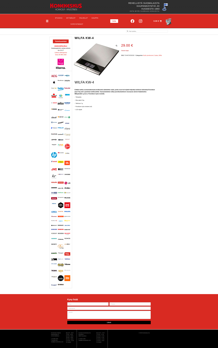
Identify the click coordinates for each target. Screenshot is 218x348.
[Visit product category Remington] (54, 220)
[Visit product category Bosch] (54, 103)
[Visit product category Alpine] (61, 75)
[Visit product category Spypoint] (67, 244)
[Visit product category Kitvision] (61, 174)
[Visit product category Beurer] (67, 88)
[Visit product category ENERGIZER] (61, 122)
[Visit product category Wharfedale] (67, 270)
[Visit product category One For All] (67, 205)
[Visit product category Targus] (61, 253)
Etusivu (58, 18)
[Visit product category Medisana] (61, 192)
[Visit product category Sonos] (67, 238)
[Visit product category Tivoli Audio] (61, 259)
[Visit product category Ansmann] (67, 75)
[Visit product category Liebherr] (54, 187)
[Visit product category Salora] (67, 225)
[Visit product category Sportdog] (61, 246)
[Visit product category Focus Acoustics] (67, 128)
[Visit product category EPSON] (67, 123)
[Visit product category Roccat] (54, 225)
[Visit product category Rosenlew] (61, 225)
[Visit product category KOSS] (67, 174)
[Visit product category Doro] (67, 117)
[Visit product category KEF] (61, 169)
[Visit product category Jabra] (61, 162)
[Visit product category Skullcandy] (61, 239)
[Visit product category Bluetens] (67, 94)
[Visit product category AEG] (54, 76)
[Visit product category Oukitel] (61, 211)
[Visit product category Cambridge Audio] (61, 109)
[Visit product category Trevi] (61, 265)
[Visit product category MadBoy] (67, 188)
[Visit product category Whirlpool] (54, 276)
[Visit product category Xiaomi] (67, 278)
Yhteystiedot (76, 24)
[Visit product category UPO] (61, 271)
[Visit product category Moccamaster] (61, 197)
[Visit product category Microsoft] (67, 192)
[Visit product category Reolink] (61, 221)
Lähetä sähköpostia (61, 52)
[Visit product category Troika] (54, 270)
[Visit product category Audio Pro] (61, 80)
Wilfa (160, 55)
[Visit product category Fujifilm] (54, 134)
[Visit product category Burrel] (54, 109)
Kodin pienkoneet (148, 55)
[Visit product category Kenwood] (67, 168)
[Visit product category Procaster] (67, 216)
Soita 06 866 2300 (60, 55)
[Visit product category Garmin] (61, 134)
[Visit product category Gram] (61, 140)
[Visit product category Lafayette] (54, 182)
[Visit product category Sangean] (61, 229)
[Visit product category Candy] (67, 110)
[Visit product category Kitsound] (54, 176)
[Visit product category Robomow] (67, 220)
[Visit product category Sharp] (67, 234)
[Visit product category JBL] (67, 163)
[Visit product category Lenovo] (61, 183)
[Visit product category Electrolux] (54, 122)
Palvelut (83, 18)
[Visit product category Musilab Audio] (67, 197)
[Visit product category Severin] (61, 233)
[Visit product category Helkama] (54, 145)
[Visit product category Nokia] (54, 203)
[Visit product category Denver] (61, 116)
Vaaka (156, 55)
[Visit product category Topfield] (67, 259)
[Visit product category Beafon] (54, 88)
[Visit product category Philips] (67, 211)
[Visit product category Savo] (67, 229)
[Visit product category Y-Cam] (54, 285)
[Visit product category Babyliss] (67, 80)
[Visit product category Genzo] (67, 134)
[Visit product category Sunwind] (54, 253)
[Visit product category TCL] (67, 254)
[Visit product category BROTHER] (67, 103)
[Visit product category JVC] (54, 169)
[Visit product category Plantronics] (61, 216)
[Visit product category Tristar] (67, 264)
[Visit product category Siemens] (54, 238)
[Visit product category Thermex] (54, 259)
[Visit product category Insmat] (54, 161)
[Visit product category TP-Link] (54, 263)
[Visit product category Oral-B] (54, 212)
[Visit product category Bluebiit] (61, 96)
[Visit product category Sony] (54, 244)
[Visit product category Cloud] (54, 117)
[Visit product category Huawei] (61, 152)
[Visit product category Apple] (54, 82)
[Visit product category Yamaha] (61, 284)
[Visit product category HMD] (61, 145)
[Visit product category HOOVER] (67, 146)
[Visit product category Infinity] (67, 153)
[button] (47, 21)
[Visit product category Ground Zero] (67, 139)
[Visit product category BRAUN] (61, 103)
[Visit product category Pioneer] (54, 216)
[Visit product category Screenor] (54, 233)
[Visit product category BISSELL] (54, 95)
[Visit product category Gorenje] (54, 139)
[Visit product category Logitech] (61, 188)
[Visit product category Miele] (54, 198)
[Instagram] (140, 21)
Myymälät (70, 18)
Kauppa (95, 18)
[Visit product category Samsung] (54, 229)
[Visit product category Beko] (61, 89)
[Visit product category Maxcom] (54, 193)
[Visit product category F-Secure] (54, 128)
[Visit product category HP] (54, 155)
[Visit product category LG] (67, 183)
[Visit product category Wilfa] (61, 278)
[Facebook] (132, 21)
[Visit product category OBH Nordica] (61, 205)
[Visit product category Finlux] (61, 127)
